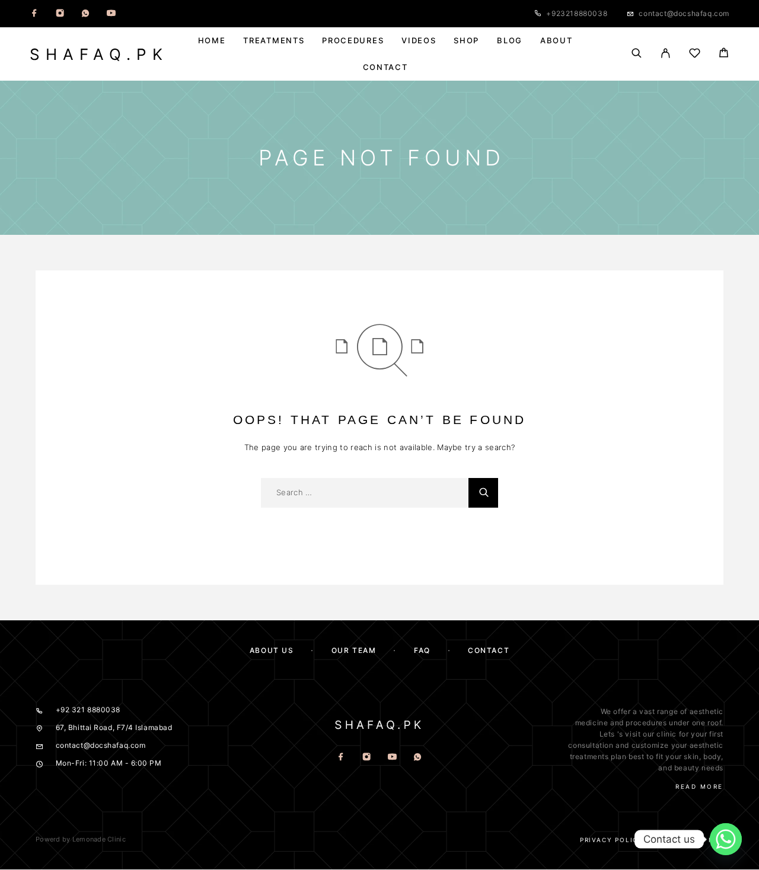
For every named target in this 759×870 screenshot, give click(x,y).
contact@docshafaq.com (684, 13)
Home (212, 40)
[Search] (636, 54)
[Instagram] (60, 13)
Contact (385, 67)
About (556, 40)
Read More (699, 786)
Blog (509, 40)
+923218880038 (576, 13)
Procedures (353, 40)
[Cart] (723, 54)
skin (691, 756)
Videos (418, 40)
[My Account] (665, 54)
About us (272, 650)
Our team (353, 650)
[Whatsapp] (85, 13)
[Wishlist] (694, 55)
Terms (676, 839)
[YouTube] (111, 13)
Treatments (273, 40)
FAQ (422, 650)
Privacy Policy (611, 839)
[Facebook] (34, 13)
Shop (466, 40)
